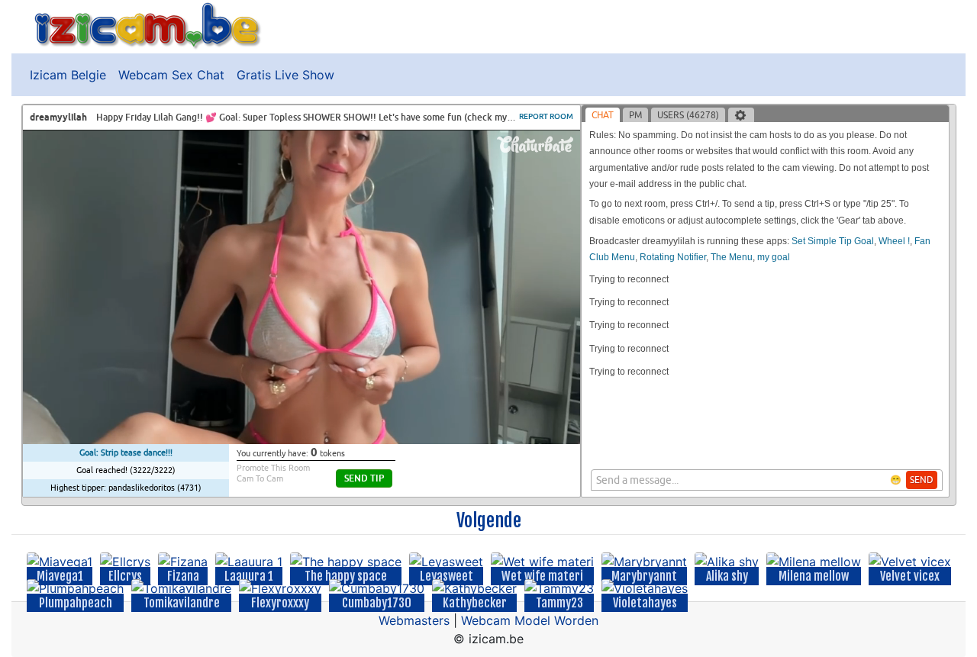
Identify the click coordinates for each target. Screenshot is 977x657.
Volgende (488, 520)
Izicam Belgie (68, 74)
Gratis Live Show (285, 74)
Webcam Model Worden (529, 620)
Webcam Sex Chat (171, 74)
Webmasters (414, 620)
